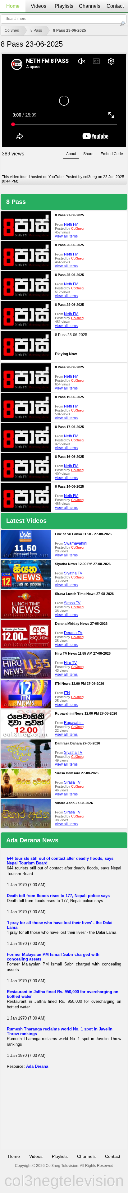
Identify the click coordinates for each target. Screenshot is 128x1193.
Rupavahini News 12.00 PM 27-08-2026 (86, 713)
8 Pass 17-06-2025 (69, 427)
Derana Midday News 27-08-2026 (81, 623)
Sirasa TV (72, 603)
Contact (115, 6)
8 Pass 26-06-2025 (69, 245)
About (71, 154)
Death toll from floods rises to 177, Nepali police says (58, 895)
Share (88, 154)
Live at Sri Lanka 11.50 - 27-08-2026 (83, 534)
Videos (38, 6)
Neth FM (71, 224)
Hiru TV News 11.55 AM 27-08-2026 (83, 653)
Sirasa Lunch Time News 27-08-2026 (84, 594)
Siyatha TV (73, 573)
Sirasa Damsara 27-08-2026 (76, 773)
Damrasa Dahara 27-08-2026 (77, 743)
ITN (67, 693)
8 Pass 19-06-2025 (69, 397)
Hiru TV (70, 663)
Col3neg (12, 30)
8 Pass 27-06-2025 (69, 215)
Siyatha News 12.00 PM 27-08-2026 (83, 564)
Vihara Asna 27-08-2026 (74, 803)
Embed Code (112, 154)
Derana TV (73, 633)
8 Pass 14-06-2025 (69, 486)
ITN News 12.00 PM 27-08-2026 (79, 683)
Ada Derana (37, 1066)
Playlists (64, 6)
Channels (89, 6)
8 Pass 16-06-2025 (69, 456)
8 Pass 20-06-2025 (69, 367)
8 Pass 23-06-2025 (69, 30)
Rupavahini (74, 723)
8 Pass (36, 30)
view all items (66, 236)
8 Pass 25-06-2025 (69, 275)
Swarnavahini (75, 543)
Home (13, 6)
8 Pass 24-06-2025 (69, 304)
